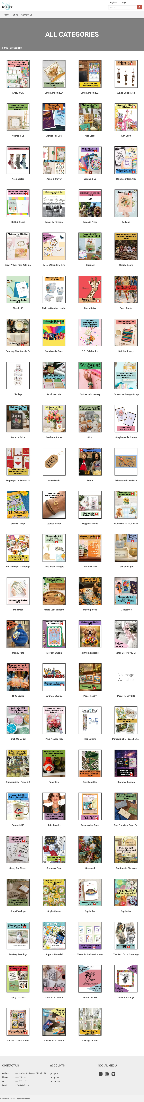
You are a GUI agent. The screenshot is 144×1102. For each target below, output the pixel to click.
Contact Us (26, 14)
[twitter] (114, 1075)
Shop (15, 14)
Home (6, 14)
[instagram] (107, 1075)
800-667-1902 (20, 1077)
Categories (16, 48)
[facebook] (101, 1075)
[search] (139, 7)
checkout (56, 1081)
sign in (55, 1074)
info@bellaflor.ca (22, 1085)
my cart (55, 1077)
